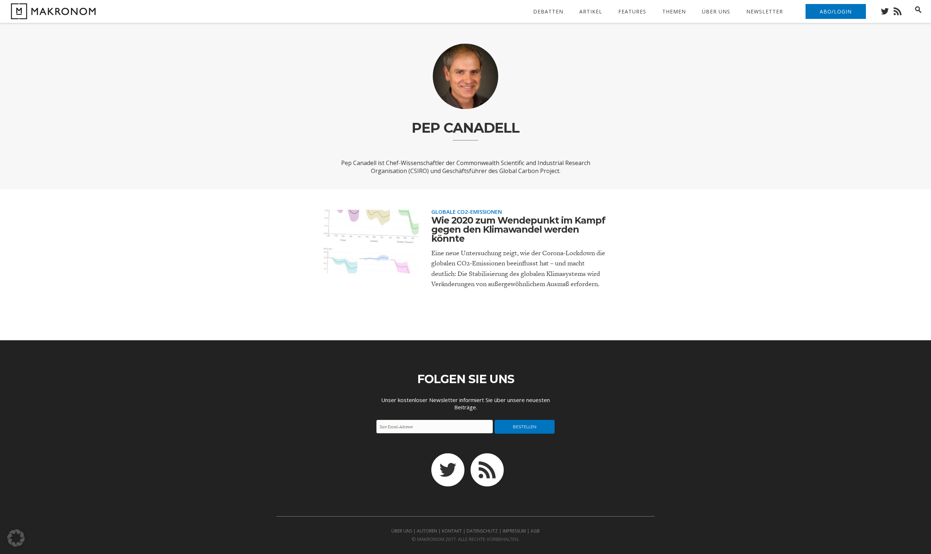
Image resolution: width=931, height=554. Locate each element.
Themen (674, 11)
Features (632, 11)
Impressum (514, 531)
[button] (16, 538)
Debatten (548, 11)
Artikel (590, 11)
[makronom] (886, 9)
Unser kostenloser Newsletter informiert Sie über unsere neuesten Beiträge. (465, 403)
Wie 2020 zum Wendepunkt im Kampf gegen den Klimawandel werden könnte (518, 229)
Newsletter (764, 11)
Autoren (427, 531)
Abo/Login (836, 11)
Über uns (716, 11)
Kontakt (452, 531)
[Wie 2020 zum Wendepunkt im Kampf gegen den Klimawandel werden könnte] (371, 267)
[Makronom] (51, 14)
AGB (535, 531)
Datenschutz (482, 531)
